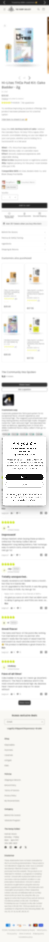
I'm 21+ (24, 477)
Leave (24, 484)
